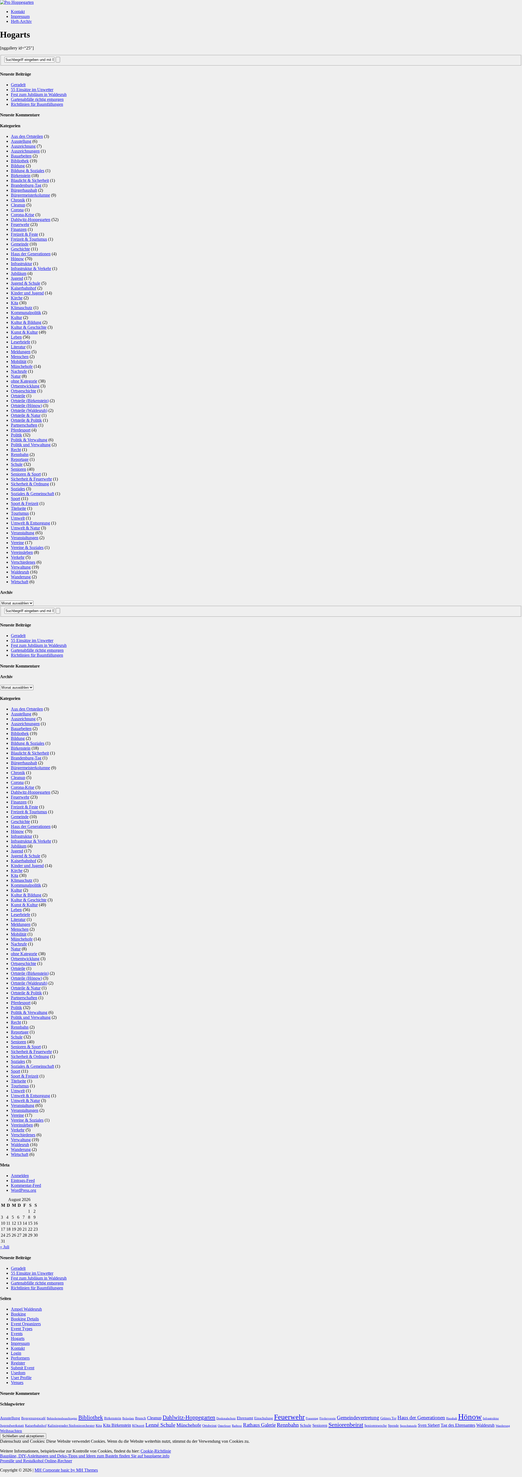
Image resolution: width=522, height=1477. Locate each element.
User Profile (21, 1377)
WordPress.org (23, 1190)
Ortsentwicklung (25, 386)
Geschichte (20, 249)
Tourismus (20, 513)
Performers (20, 1358)
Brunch (140, 1418)
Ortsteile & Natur (26, 415)
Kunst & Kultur (24, 332)
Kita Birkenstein (117, 1425)
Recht (16, 449)
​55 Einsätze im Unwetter (32, 89)
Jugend (17, 278)
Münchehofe (22, 366)
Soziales (18, 488)
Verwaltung (21, 567)
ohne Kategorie (24, 381)
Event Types (21, 1328)
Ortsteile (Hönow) (26, 405)
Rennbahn (20, 454)
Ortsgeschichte (23, 391)
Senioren (18, 469)
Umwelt (18, 518)
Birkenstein (20, 175)
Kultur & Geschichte (28, 327)
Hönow (17, 258)
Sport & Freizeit (24, 503)
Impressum (20, 16)
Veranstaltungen (24, 537)
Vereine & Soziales (27, 547)
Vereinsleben (22, 552)
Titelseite (18, 508)
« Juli (4, 1247)
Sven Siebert (429, 1425)
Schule (17, 464)
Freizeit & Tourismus (29, 239)
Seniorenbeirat (345, 1424)
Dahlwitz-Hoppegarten (30, 219)
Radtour (237, 1425)
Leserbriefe (20, 342)
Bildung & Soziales (27, 170)
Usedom (18, 1372)
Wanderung (21, 577)
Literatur (18, 347)
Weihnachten (11, 1431)
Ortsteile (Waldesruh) (29, 410)
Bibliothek (20, 161)
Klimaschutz (21, 307)
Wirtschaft (19, 581)
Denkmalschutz (226, 1418)
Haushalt (451, 1418)
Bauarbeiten (21, 156)
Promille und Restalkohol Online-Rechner (36, 1461)
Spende (393, 1425)
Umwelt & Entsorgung (30, 523)
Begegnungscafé (33, 1418)
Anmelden (20, 1175)
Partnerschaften (24, 425)
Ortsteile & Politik (26, 420)
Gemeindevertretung (358, 1417)
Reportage (20, 459)
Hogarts (17, 1338)
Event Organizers (26, 1323)
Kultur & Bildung (26, 322)
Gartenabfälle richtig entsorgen (37, 99)
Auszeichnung (23, 146)
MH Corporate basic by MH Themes (66, 1470)
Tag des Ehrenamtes (458, 1425)
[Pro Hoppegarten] (261, 2)
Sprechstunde (408, 1425)
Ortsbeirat (209, 1425)
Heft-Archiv (21, 21)
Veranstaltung (22, 532)
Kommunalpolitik (26, 312)
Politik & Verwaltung (29, 439)
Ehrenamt (245, 1418)
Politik (16, 435)
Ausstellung (21, 141)
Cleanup (18, 205)
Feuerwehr (20, 224)
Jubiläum (18, 273)
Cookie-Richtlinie (156, 1451)
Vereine (17, 542)
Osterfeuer (224, 1425)
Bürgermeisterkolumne (30, 195)
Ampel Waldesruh (26, 1309)
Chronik (18, 200)
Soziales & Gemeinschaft (32, 493)
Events (17, 1333)
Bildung (18, 165)
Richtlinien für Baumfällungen (37, 104)
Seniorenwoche (375, 1425)
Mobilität (18, 361)
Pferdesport (20, 430)
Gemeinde (20, 244)
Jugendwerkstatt (12, 1425)
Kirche (17, 298)
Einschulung (263, 1418)
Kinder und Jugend (27, 293)
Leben (16, 337)
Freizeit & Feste (24, 234)
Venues (17, 1382)
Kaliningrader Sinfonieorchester (71, 1425)
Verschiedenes (23, 562)
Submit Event (22, 1368)
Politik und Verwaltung (31, 444)
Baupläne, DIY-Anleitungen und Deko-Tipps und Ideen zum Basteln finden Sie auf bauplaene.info (84, 1456)
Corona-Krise (22, 214)
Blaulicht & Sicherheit (30, 180)
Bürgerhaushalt (24, 190)
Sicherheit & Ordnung (30, 484)
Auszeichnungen (25, 151)
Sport (15, 498)
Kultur (16, 317)
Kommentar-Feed (26, 1185)
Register (18, 1363)
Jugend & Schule (25, 283)
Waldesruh (20, 572)
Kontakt (18, 11)
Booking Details (25, 1319)
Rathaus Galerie (259, 1425)
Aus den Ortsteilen (27, 136)
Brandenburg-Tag (26, 185)
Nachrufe (19, 371)
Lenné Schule (160, 1425)
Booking (18, 1314)
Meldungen (20, 351)
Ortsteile (18, 395)
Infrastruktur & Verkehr (31, 268)
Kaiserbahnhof (23, 288)
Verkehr (17, 557)
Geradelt (18, 84)
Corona (17, 209)
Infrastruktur (21, 263)
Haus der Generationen (31, 254)
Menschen (20, 356)
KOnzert (138, 1425)
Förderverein (327, 1418)
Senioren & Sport (26, 474)
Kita (14, 302)
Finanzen (19, 229)
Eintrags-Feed (23, 1180)
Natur (16, 376)
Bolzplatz (128, 1418)
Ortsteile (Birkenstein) (30, 400)
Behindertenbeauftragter (62, 1418)
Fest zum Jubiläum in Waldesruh (39, 94)
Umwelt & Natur (25, 528)
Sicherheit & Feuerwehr (31, 479)
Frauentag (312, 1418)
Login (16, 1353)
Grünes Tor (388, 1418)
